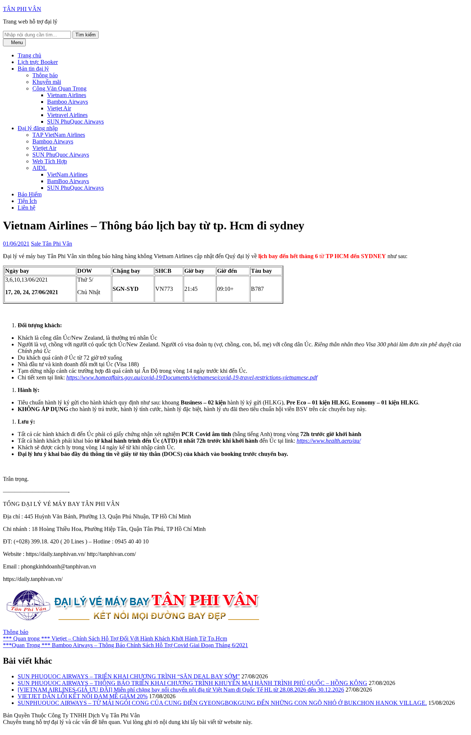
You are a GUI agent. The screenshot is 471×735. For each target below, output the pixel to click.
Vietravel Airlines (67, 115)
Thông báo (45, 75)
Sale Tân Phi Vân (51, 243)
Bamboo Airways (67, 102)
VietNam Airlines (67, 174)
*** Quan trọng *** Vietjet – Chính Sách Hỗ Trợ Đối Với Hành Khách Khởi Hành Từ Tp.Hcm (115, 638)
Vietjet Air (59, 108)
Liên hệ (26, 207)
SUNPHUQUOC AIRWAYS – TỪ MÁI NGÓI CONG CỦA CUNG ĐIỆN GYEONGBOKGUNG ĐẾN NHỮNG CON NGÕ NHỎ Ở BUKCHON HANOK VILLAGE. (222, 703)
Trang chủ (29, 55)
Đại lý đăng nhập (38, 128)
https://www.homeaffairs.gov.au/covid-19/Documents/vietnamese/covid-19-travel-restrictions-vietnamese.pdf (191, 377)
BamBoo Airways (68, 181)
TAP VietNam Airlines (58, 135)
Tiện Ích (27, 201)
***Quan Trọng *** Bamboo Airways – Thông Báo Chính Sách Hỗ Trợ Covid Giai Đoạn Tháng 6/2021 (125, 645)
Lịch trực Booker (38, 62)
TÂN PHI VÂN (22, 9)
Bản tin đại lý (33, 68)
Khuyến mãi (46, 82)
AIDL (39, 168)
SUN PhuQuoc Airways (75, 121)
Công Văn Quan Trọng (59, 88)
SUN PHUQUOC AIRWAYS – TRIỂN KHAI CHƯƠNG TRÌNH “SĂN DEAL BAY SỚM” (129, 676)
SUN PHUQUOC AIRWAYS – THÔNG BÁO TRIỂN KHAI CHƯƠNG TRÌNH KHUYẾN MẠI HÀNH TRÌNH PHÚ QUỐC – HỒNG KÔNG (192, 683)
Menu (16, 42)
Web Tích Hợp (49, 161)
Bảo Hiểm (30, 194)
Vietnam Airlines (66, 95)
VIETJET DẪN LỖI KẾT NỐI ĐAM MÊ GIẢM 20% (83, 696)
